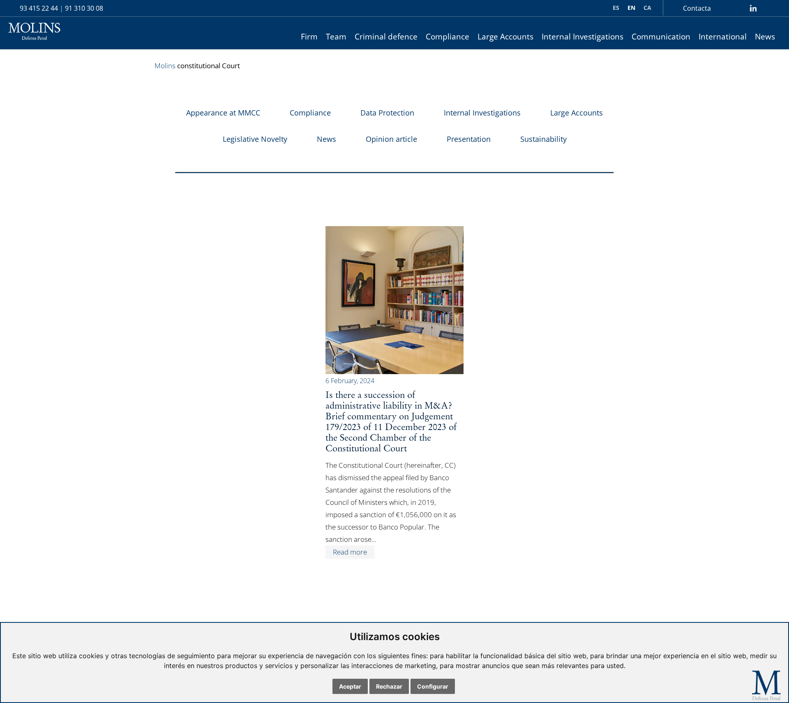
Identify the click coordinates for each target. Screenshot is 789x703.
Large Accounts (505, 36)
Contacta (697, 8)
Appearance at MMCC (223, 113)
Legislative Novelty (255, 139)
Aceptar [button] (350, 686)
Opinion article (391, 139)
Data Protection (387, 113)
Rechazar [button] (389, 686)
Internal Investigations (582, 36)
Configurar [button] (432, 686)
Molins (165, 65)
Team (336, 36)
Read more (350, 552)
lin (753, 8)
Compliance (447, 36)
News (765, 36)
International (723, 36)
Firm (309, 36)
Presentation (469, 139)
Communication (661, 36)
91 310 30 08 (84, 8)
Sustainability (543, 139)
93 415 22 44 (39, 8)
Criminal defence (386, 36)
